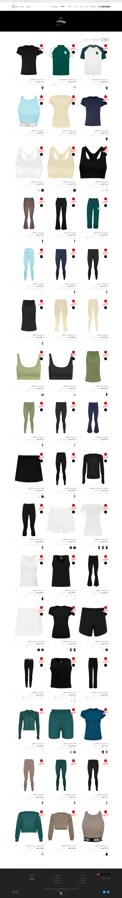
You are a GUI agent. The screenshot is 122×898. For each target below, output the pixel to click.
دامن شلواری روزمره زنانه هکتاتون (100, 692)
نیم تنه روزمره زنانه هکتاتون (69, 692)
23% (105, 45)
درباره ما (36, 1)
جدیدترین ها (93, 6)
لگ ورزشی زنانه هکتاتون (102, 284)
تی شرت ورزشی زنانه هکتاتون (37, 79)
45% (106, 709)
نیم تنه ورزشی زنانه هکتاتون (37, 131)
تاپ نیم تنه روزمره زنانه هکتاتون (68, 846)
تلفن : (108, 878)
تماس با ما (20, 1)
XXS (87, 697)
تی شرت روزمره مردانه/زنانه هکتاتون (99, 79)
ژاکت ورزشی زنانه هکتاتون (38, 744)
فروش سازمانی (54, 6)
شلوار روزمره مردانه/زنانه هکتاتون (100, 233)
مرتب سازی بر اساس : (95, 40)
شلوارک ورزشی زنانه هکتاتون (69, 539)
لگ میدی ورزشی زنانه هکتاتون (69, 335)
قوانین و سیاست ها (56, 878)
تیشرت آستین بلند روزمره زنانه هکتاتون (35, 846)
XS (42, 84)
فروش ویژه (86, 6)
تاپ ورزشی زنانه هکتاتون (38, 335)
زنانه (81, 6)
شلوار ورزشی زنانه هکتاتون (102, 437)
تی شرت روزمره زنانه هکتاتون (101, 744)
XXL (55, 84)
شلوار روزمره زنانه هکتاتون (70, 233)
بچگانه (69, 6)
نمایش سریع (93, 75)
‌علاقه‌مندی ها (14, 1)
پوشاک (57, 25)
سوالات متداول (27, 1)
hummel (63, 6)
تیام (57, 891)
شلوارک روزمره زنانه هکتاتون (69, 744)
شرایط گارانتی (57, 876)
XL (59, 84)
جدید (106, 52)
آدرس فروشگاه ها (81, 883)
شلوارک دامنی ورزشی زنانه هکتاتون (36, 488)
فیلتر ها (105, 39)
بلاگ (32, 1)
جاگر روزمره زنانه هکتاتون (38, 692)
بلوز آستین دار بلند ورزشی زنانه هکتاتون (99, 488)
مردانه (75, 6)
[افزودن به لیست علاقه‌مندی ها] (80, 79)
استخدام (83, 880)
